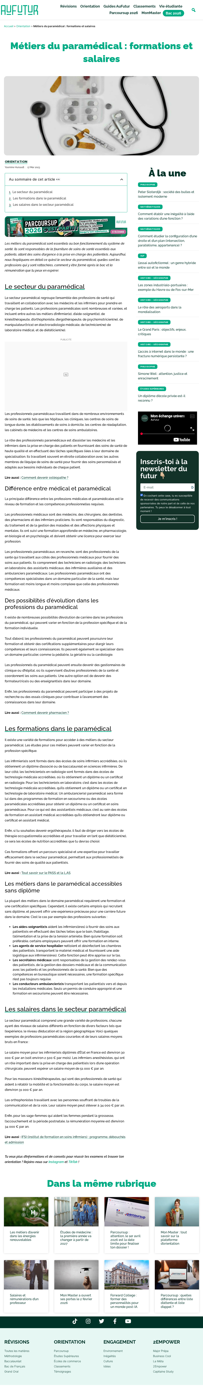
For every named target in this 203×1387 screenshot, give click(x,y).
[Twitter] (101, 1321)
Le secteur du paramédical (32, 192)
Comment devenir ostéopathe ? (44, 478)
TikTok (73, 1162)
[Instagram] (88, 1321)
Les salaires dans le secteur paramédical (43, 205)
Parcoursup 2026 (123, 13)
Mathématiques (150, 206)
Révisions (68, 6)
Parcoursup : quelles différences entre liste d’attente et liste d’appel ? (177, 1301)
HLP (142, 255)
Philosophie (147, 184)
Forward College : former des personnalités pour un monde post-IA (124, 1301)
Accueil (8, 26)
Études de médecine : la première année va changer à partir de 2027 (76, 1237)
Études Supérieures (152, 388)
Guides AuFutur (116, 6)
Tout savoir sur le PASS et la (42, 873)
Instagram (56, 1162)
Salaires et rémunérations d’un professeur (24, 1299)
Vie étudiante (170, 6)
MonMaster (151, 13)
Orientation (90, 6)
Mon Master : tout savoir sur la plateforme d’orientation (174, 1237)
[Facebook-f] (115, 1321)
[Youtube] (128, 1321)
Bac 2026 (173, 13)
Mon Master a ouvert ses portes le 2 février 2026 (76, 1299)
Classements (144, 6)
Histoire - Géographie (154, 278)
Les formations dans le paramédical (39, 198)
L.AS (67, 873)
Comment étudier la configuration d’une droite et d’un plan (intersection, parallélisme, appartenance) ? (167, 240)
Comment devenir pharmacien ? (45, 713)
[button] (193, 10)
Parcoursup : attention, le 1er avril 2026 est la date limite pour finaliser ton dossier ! (125, 1239)
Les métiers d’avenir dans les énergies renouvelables (24, 1236)
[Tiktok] (75, 1321)
